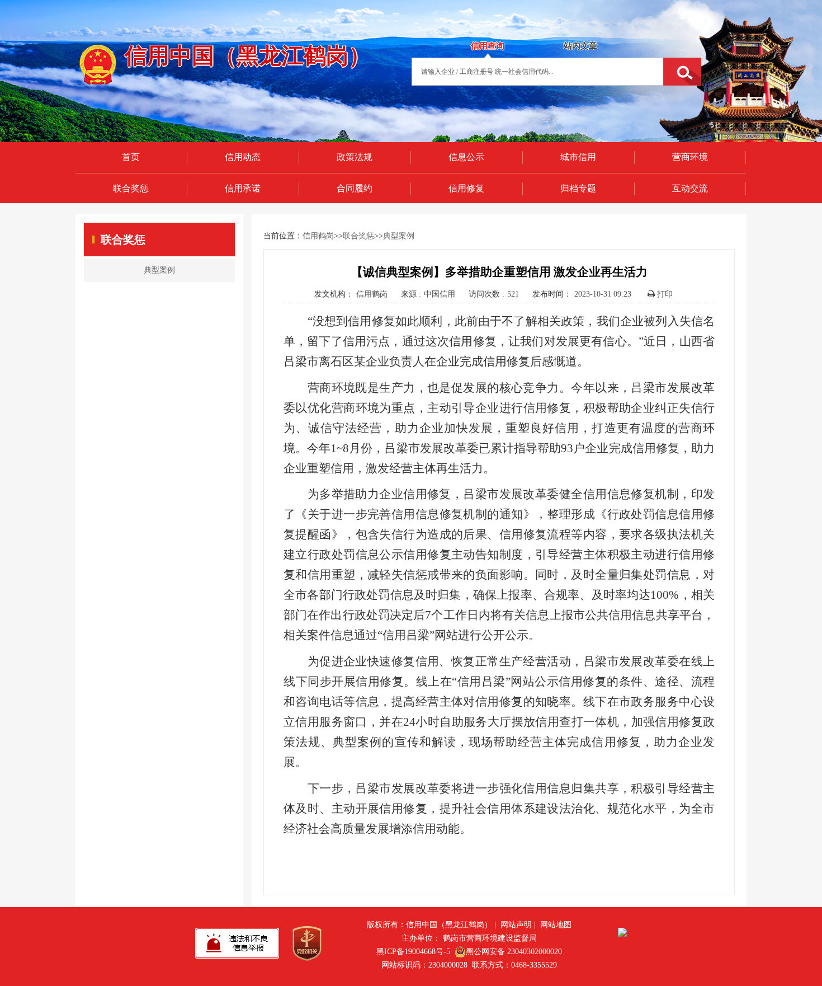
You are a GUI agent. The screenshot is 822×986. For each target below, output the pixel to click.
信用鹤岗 (318, 236)
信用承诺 (243, 188)
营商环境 (690, 157)
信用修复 (466, 188)
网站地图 (555, 925)
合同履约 (354, 188)
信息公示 (466, 157)
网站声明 (516, 925)
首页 (131, 157)
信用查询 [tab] (487, 45)
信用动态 (243, 157)
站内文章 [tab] (580, 45)
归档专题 (578, 188)
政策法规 (354, 157)
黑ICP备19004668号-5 (413, 951)
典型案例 (398, 236)
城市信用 (578, 157)
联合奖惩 (131, 188)
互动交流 (690, 188)
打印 (664, 294)
